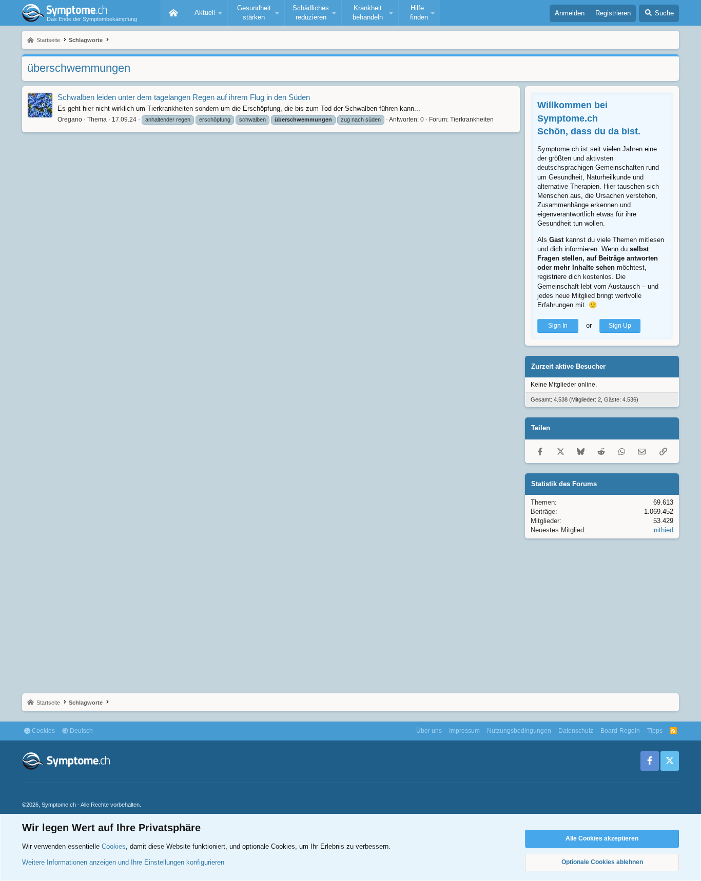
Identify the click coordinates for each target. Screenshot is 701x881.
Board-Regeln (620, 730)
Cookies (42, 730)
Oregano (69, 119)
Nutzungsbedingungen (519, 730)
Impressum (464, 730)
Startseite (173, 13)
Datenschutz (575, 730)
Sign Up (620, 325)
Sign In (558, 325)
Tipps (655, 730)
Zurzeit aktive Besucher (568, 366)
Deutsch (80, 730)
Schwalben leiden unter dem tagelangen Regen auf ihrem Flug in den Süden (183, 97)
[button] (206, 13)
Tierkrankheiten (472, 119)
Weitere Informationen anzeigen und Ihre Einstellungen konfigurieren (123, 862)
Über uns (429, 730)
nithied (663, 530)
